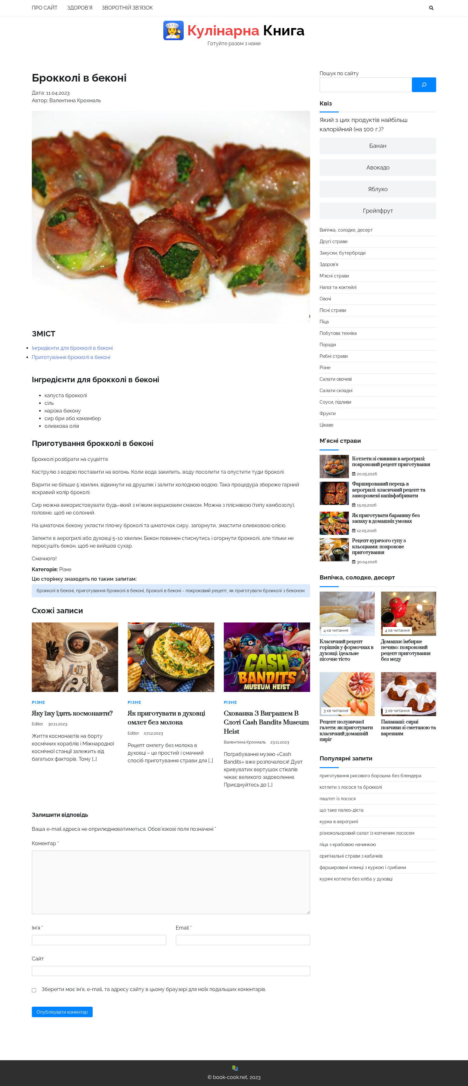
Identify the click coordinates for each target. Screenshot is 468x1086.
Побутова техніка (338, 333)
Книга (235, 30)
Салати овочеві (336, 379)
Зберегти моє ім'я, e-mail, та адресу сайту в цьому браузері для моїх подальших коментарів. (154, 989)
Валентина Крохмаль (245, 742)
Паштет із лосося (338, 799)
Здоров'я (329, 264)
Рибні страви (334, 356)
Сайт (38, 959)
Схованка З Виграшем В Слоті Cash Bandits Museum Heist (266, 722)
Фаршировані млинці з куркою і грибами (363, 867)
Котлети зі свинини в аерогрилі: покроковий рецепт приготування (391, 462)
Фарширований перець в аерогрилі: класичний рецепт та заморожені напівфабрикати (388, 490)
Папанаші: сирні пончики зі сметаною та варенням (408, 728)
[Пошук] (424, 84)
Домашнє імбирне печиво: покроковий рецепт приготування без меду (405, 651)
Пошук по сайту (339, 73)
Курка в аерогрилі (339, 821)
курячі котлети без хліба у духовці (356, 879)
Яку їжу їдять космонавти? (72, 713)
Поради (328, 344)
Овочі (325, 298)
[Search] (431, 8)
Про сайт (45, 8)
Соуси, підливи (335, 402)
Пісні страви (333, 310)
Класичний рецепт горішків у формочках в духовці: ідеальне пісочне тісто (346, 651)
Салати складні (336, 390)
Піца (324, 321)
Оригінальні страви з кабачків (351, 856)
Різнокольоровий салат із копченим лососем (367, 833)
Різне (65, 569)
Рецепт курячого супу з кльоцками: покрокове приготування (379, 547)
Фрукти (328, 413)
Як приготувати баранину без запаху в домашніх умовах (386, 519)
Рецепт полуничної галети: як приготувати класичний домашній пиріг (346, 731)
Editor (37, 724)
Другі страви (333, 241)
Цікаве (326, 425)
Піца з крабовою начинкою (348, 844)
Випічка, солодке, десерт (346, 230)
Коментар (45, 843)
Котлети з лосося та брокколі (351, 787)
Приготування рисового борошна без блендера (371, 776)
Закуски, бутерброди (342, 252)
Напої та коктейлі (338, 287)
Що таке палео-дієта (342, 810)
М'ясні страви (334, 275)
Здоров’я (79, 8)
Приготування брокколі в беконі (71, 357)
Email (184, 928)
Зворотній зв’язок (127, 8)
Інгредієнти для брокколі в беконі (72, 348)
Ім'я (37, 928)
